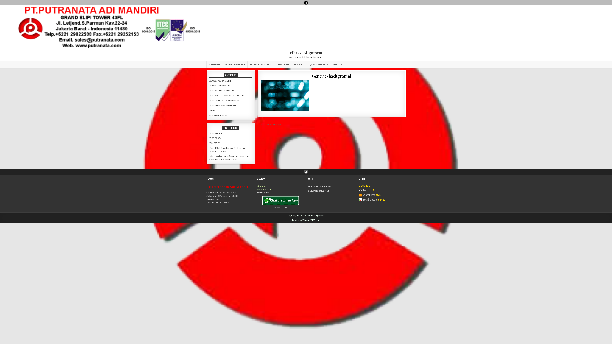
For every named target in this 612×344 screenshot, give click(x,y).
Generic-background (331, 76)
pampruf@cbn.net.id (318, 191)
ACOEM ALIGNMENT (259, 64)
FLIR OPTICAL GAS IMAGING (224, 100)
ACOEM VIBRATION (234, 64)
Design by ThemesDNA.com (306, 220)
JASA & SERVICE (318, 64)
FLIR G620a (215, 138)
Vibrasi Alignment (306, 52)
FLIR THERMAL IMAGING (222, 105)
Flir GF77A (214, 143)
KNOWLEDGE (283, 64)
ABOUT (336, 64)
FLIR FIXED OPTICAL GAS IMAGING (227, 95)
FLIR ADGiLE (215, 133)
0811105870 (263, 193)
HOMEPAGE (214, 64)
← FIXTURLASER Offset (270, 124)
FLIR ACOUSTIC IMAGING (222, 91)
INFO (212, 110)
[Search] (306, 3)
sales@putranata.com (319, 186)
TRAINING (298, 64)
